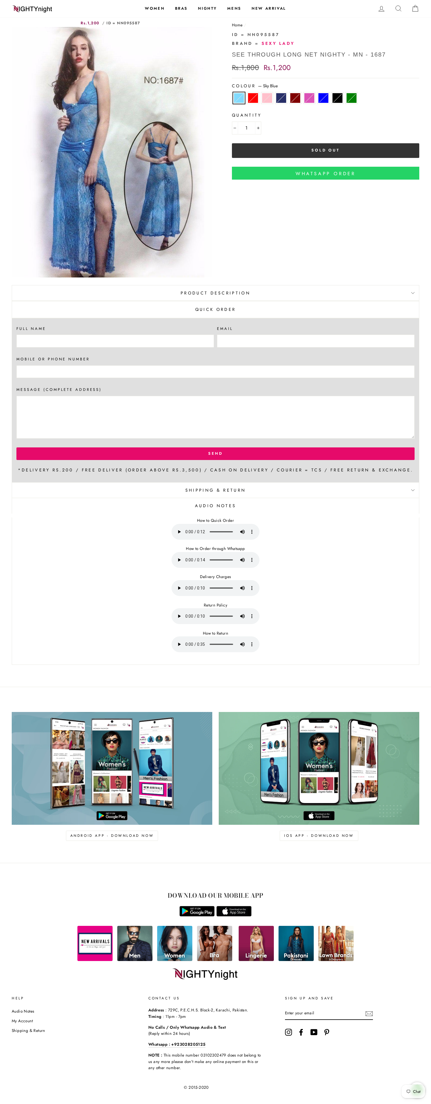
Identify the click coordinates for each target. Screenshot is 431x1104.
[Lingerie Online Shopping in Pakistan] (256, 959)
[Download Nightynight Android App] (197, 915)
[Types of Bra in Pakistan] (214, 959)
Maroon (295, 98)
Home (237, 25)
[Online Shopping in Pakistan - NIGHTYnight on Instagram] (288, 1032)
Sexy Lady (278, 43)
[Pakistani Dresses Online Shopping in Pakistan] (296, 959)
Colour (255, 86)
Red (253, 98)
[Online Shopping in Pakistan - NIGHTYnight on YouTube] (314, 1032)
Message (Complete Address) (59, 389)
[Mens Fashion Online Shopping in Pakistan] (134, 959)
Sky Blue (239, 98)
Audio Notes (23, 1011)
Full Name (31, 328)
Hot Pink (309, 98)
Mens (234, 8)
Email (225, 328)
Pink (267, 98)
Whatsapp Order (326, 173)
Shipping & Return (215, 490)
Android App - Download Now (112, 835)
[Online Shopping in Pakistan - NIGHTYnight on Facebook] (301, 1032)
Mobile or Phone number (53, 359)
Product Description (215, 293)
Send (215, 453)
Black (337, 98)
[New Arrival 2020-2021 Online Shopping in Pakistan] (95, 959)
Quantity (247, 115)
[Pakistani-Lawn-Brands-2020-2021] (336, 959)
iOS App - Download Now (319, 835)
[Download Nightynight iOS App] (234, 915)
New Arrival (269, 8)
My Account (22, 1021)
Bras (181, 8)
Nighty (207, 8)
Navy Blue (281, 98)
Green (351, 98)
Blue (323, 98)
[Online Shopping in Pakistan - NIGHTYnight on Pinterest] (326, 1032)
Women (154, 8)
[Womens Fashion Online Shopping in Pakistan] (174, 959)
